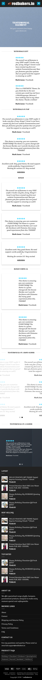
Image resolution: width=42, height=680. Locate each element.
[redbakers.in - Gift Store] (21, 3)
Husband (5, 659)
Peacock (12, 659)
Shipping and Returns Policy (13, 620)
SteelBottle (20, 659)
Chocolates (13, 656)
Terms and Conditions (10, 628)
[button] (3, 3)
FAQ (3, 632)
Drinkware (21, 656)
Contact (4, 616)
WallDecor (28, 659)
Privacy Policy (7, 624)
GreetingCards (31, 656)
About (4, 612)
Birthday (5, 656)
